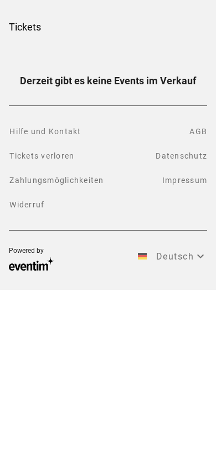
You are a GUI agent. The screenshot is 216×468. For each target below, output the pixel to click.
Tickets (25, 27)
